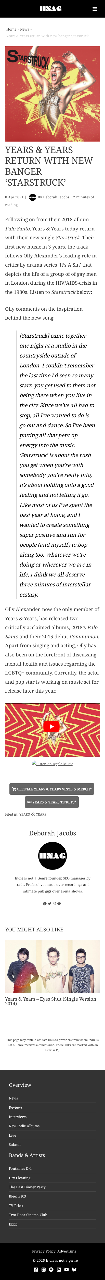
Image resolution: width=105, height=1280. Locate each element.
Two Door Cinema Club (28, 1214)
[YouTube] (66, 1269)
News (13, 1098)
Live (12, 1135)
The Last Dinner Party (27, 1187)
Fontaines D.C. (20, 1168)
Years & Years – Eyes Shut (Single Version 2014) (50, 1001)
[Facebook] (36, 1269)
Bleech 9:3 (17, 1196)
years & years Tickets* (53, 802)
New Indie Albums (24, 1125)
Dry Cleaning (19, 1177)
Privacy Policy (44, 1251)
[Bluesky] (74, 1269)
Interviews (18, 1116)
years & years (32, 813)
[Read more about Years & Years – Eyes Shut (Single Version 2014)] (52, 966)
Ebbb (13, 1224)
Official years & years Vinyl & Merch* (54, 789)
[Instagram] (43, 1269)
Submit (15, 1144)
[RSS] (59, 1269)
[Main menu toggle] (95, 9)
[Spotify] (51, 1269)
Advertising (66, 1251)
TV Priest (16, 1205)
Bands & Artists (27, 1155)
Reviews (15, 1107)
